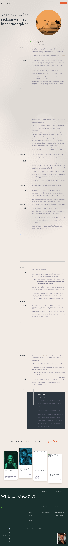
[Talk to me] (61, 538)
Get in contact (63, 3)
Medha (63, 55)
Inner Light (46, 355)
